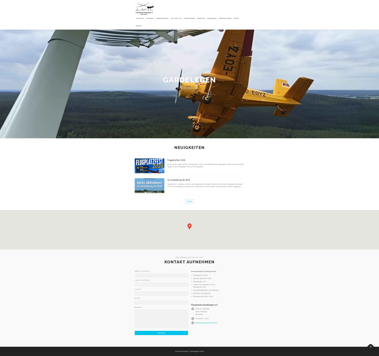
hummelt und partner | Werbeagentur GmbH (189, 351)
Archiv (189, 201)
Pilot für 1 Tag (176, 18)
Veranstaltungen (225, 18)
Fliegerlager (212, 18)
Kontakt (139, 26)
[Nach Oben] (370, 346)
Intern (236, 18)
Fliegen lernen (189, 18)
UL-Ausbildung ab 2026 (178, 179)
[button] (189, 226)
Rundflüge (201, 18)
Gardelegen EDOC (162, 18)
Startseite (140, 18)
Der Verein (150, 18)
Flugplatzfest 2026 (176, 160)
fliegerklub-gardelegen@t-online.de (206, 323)
